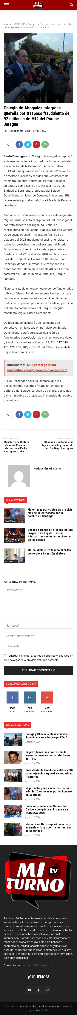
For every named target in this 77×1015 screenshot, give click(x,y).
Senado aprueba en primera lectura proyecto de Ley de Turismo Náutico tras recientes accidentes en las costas (50, 535)
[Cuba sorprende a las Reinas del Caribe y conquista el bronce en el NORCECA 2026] (13, 811)
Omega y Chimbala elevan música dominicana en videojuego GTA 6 (46, 735)
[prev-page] (6, 569)
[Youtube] (29, 990)
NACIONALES (18, 24)
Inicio (6, 24)
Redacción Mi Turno (19, 130)
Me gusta (12, 692)
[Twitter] (28, 144)
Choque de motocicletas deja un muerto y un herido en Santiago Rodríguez (57, 445)
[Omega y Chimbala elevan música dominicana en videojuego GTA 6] (13, 739)
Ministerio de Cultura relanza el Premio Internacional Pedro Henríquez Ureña (16, 446)
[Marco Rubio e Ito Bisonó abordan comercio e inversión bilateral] (14, 556)
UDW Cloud (41, 1010)
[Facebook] (19, 144)
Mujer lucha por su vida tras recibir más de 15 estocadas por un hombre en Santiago (50, 513)
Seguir (30, 692)
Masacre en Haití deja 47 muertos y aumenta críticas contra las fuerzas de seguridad (48, 827)
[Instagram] (47, 990)
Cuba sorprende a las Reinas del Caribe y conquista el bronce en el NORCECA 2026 (47, 809)
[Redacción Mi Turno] (19, 476)
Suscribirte (47, 692)
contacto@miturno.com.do (39, 965)
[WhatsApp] (45, 144)
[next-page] (12, 569)
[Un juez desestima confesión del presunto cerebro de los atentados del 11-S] (13, 757)
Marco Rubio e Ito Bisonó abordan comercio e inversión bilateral (49, 551)
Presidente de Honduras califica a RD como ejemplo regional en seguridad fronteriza (49, 773)
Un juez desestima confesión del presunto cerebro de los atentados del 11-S (47, 755)
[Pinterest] (36, 144)
